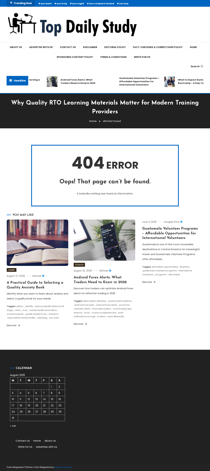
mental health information (43, 310)
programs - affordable (168, 274)
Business (184, 266)
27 (36, 411)
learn (18, 310)
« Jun (13, 425)
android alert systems (119, 301)
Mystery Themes (63, 467)
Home (193, 47)
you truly (62, 3)
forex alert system (101, 308)
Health (11, 270)
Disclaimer (90, 47)
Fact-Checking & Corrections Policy (158, 47)
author (19, 306)
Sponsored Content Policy (75, 57)
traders (101, 316)
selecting (42, 317)
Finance (79, 264)
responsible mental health (21, 317)
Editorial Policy (115, 47)
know (87, 312)
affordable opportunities (165, 266)
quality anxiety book (36, 314)
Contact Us (68, 47)
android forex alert (84, 304)
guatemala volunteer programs (160, 270)
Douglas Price (171, 222)
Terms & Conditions (113, 57)
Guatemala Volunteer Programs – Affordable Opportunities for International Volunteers (136, 81)
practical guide (15, 314)
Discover (12, 325)
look (25, 310)
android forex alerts (106, 304)
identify (29, 306)
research (53, 314)
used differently (115, 316)
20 (36, 405)
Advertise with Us (41, 47)
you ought (78, 3)
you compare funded (101, 3)
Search (195, 66)
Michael (36, 276)
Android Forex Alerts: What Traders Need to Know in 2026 (74, 81)
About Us (16, 47)
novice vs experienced (104, 312)
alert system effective (94, 301)
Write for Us (142, 57)
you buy (123, 3)
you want (46, 3)
